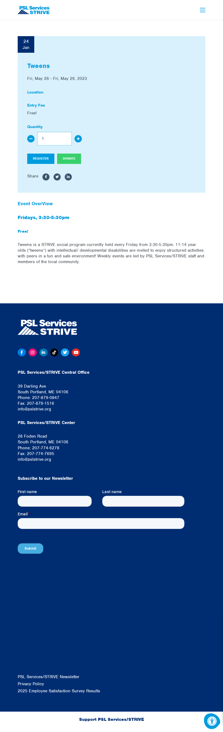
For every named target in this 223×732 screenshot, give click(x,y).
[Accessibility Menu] (212, 721)
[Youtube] (76, 352)
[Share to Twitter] (57, 176)
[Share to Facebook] (45, 176)
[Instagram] (33, 352)
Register (41, 158)
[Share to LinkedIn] (68, 176)
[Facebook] (22, 352)
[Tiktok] (54, 352)
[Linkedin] (43, 352)
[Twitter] (65, 352)
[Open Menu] (202, 10)
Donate (69, 158)
